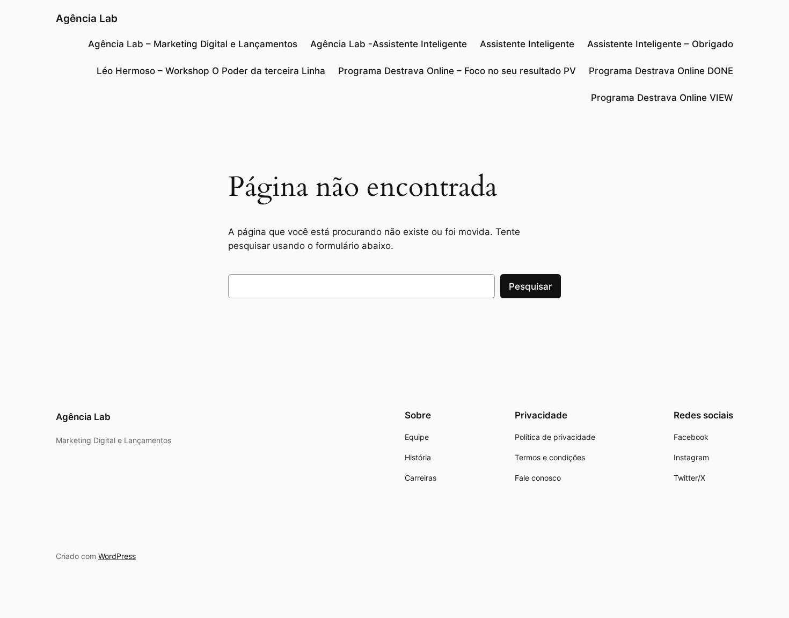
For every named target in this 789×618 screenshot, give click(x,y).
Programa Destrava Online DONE (661, 70)
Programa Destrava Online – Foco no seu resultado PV (457, 70)
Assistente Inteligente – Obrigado (660, 44)
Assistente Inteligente (527, 44)
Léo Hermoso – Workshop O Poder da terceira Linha (211, 70)
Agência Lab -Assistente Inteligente (388, 44)
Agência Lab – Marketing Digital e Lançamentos (192, 44)
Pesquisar (530, 286)
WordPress (117, 556)
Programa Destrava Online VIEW (662, 97)
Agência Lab (87, 18)
